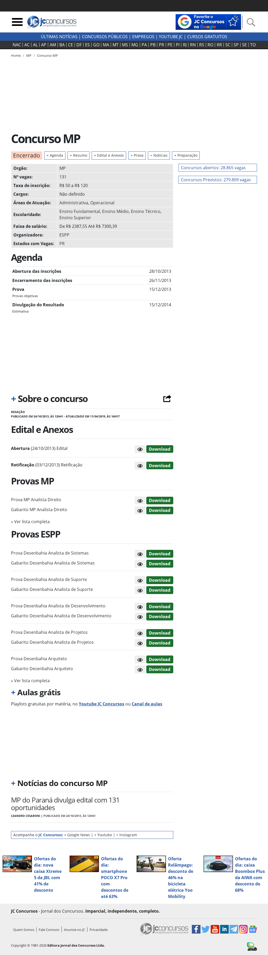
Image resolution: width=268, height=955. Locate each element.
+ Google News (77, 834)
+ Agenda (55, 155)
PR (161, 45)
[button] (140, 449)
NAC (17, 45)
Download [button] (159, 500)
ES (87, 45)
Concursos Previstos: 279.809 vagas (216, 180)
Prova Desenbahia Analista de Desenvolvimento (58, 606)
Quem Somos (23, 929)
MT (116, 45)
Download (159, 449)
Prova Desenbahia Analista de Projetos (49, 632)
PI (178, 45)
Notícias (159, 155)
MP (62, 168)
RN (193, 45)
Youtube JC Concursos (101, 704)
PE (170, 45)
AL (35, 45)
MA (106, 45)
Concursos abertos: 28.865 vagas (213, 168)
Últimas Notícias (59, 36)
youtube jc (171, 36)
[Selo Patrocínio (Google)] (208, 21)
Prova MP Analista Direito (36, 499)
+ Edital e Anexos (109, 155)
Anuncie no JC (74, 929)
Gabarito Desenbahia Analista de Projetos (52, 642)
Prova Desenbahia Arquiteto (39, 659)
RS (201, 45)
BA (62, 45)
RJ (185, 45)
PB (152, 45)
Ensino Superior (75, 218)
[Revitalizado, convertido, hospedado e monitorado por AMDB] (252, 946)
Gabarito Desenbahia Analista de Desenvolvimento (61, 616)
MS (125, 45)
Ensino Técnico (145, 211)
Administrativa (73, 203)
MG (134, 45)
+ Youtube (103, 834)
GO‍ (96, 45)
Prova (137, 155)
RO (210, 45)
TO (253, 45)
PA (144, 45)
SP (236, 45)
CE (70, 45)
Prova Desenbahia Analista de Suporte (49, 579)
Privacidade (99, 929)
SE (244, 45)
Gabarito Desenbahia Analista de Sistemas (53, 563)
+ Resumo (78, 155)
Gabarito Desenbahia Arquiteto (42, 668)
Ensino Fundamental (79, 211)
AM (53, 45)
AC (27, 45)
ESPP (64, 235)
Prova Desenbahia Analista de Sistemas (50, 553)
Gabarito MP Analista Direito (39, 509)
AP (43, 45)
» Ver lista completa (30, 521)
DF (79, 45)
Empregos (143, 36)
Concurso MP (47, 55)
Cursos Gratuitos (207, 36)
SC (227, 45)
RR (219, 45)
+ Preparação (185, 155)
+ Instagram (126, 834)
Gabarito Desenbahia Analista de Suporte (52, 589)
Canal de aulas (147, 704)
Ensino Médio (115, 211)
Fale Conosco (49, 929)
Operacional (102, 203)
